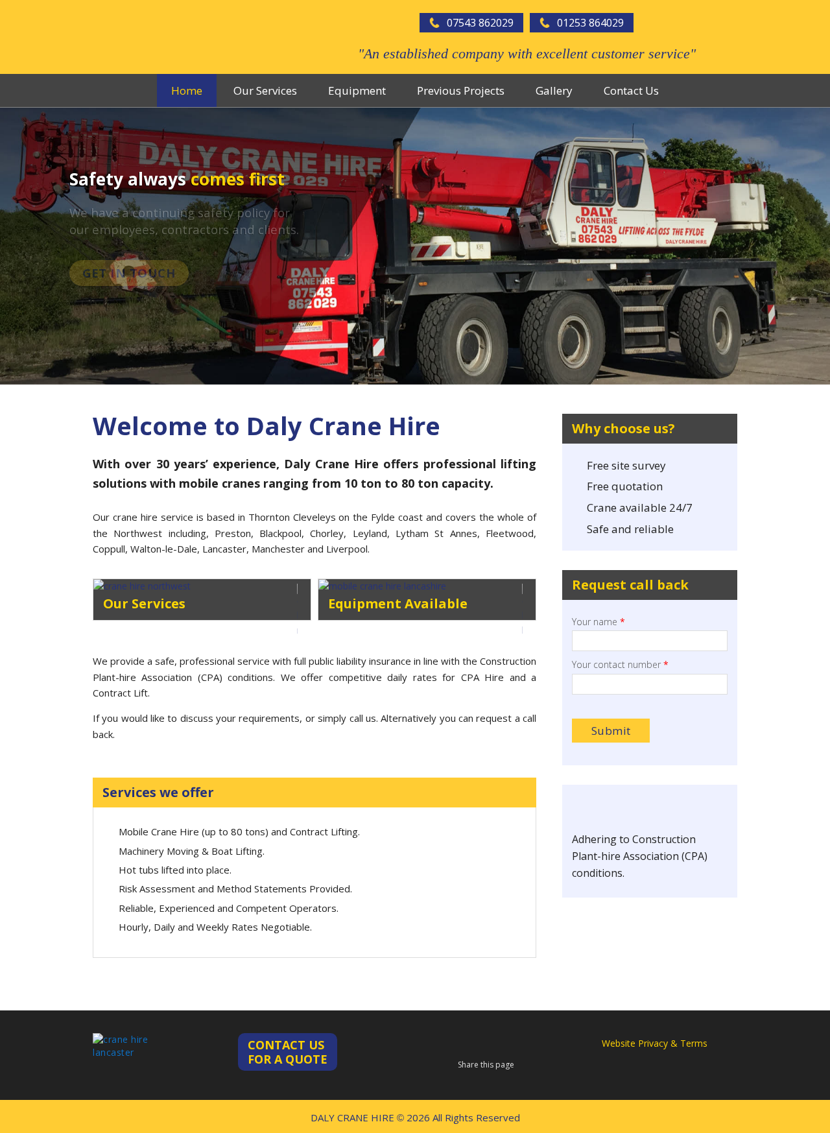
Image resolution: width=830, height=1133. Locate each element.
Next (819, 246)
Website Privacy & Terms (654, 1043)
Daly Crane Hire (157, 37)
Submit (611, 730)
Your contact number (620, 665)
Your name (598, 622)
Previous (10, 246)
